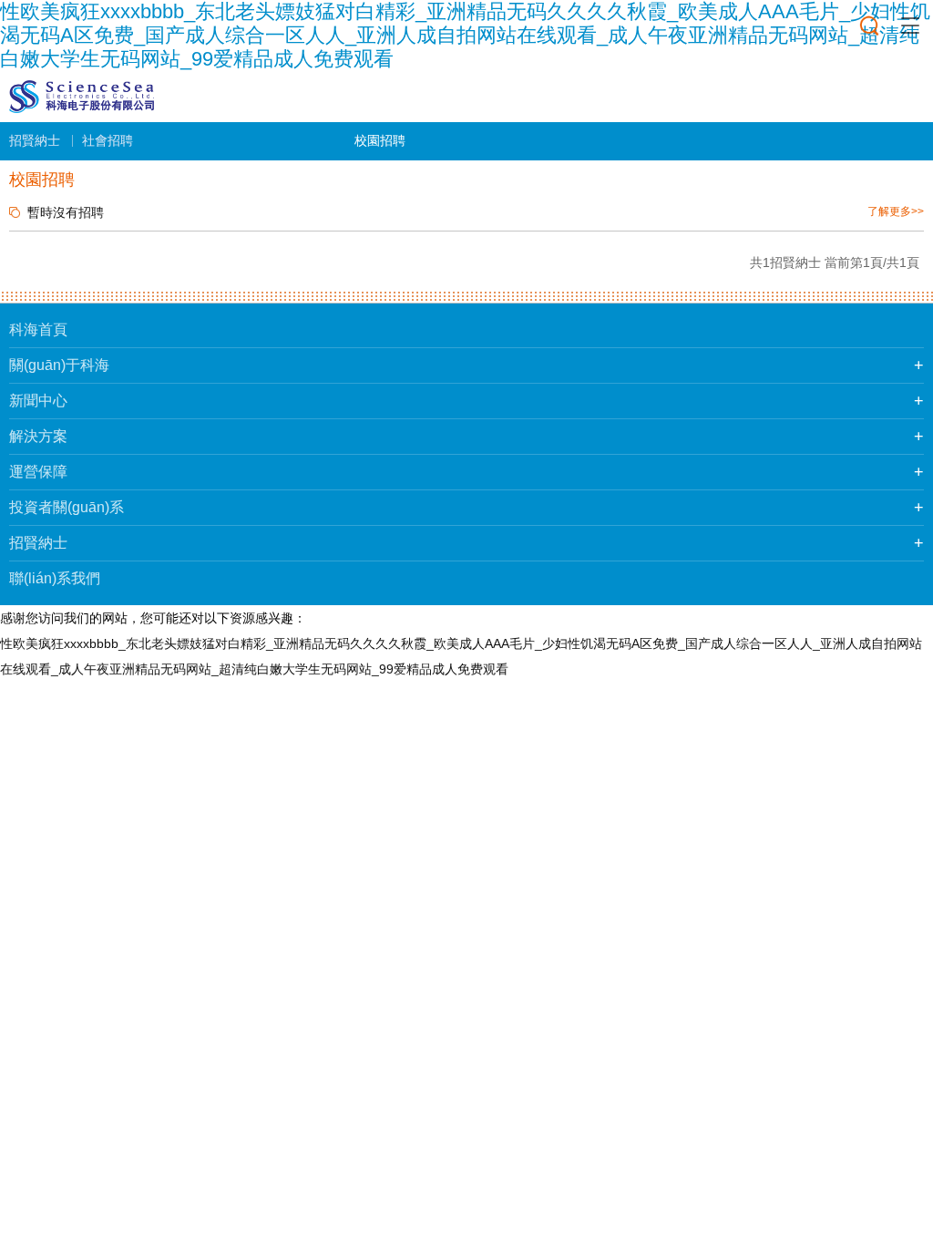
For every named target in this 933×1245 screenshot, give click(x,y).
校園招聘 (379, 140)
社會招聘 (107, 140)
